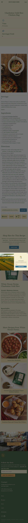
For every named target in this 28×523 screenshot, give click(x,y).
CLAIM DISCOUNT (21, 266)
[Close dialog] (27, 253)
